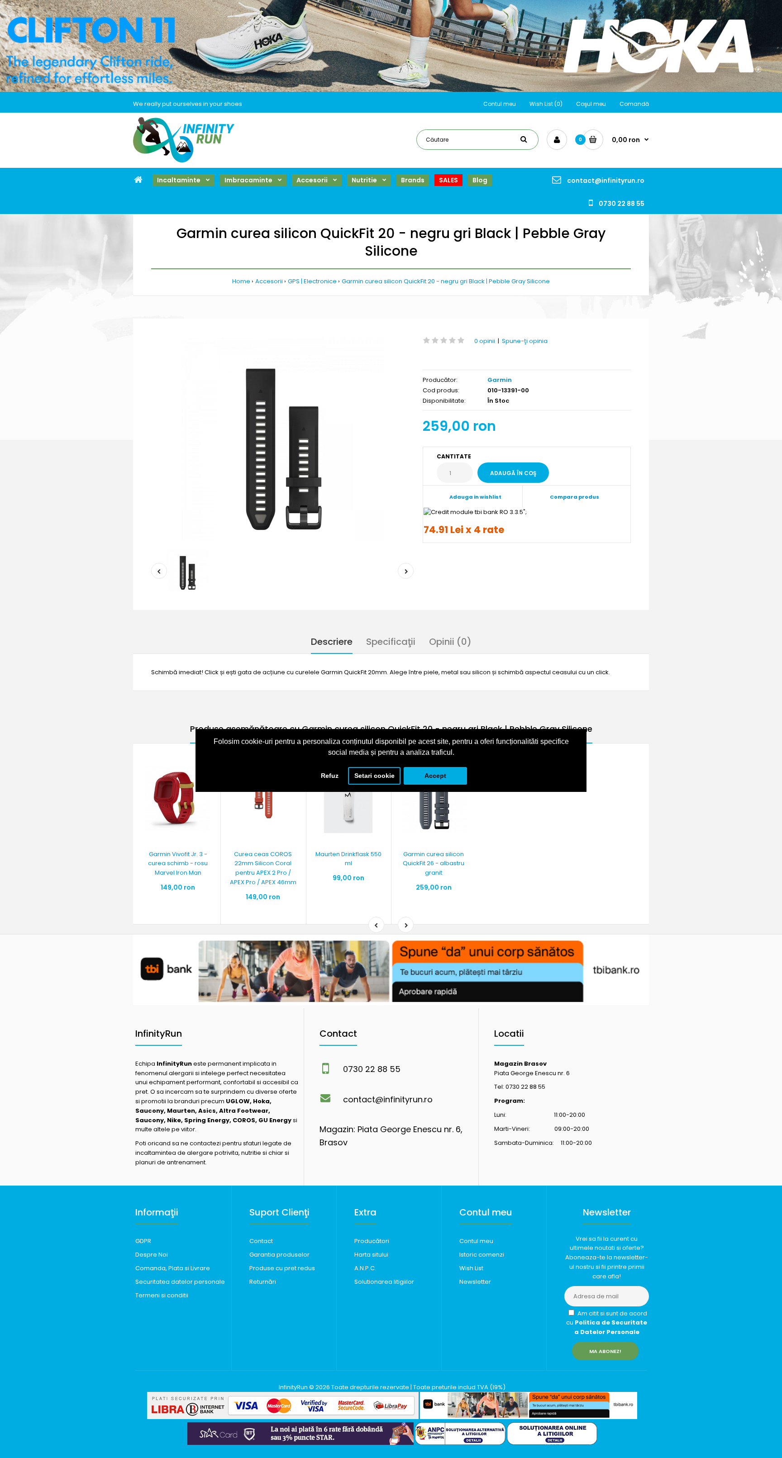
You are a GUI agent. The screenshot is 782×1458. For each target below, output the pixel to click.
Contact (261, 1241)
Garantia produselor (279, 1254)
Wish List (471, 1268)
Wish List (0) (546, 104)
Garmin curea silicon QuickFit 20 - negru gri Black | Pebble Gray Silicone (446, 281)
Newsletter (475, 1281)
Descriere (332, 641)
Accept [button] (435, 775)
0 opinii (484, 341)
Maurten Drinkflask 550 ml (348, 859)
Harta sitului (371, 1254)
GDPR (143, 1241)
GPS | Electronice (312, 281)
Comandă (634, 104)
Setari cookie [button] (374, 775)
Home (241, 281)
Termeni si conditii (161, 1295)
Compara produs (574, 496)
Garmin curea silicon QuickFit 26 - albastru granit (433, 863)
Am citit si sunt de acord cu (606, 1323)
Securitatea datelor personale (180, 1281)
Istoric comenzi (481, 1254)
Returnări (262, 1281)
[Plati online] (283, 1417)
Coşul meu (591, 104)
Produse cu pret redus (282, 1268)
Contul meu (499, 104)
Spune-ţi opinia (525, 341)
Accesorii (269, 281)
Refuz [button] (330, 775)
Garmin (499, 380)
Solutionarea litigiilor (384, 1281)
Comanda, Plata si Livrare (172, 1268)
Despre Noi (151, 1254)
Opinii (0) (450, 641)
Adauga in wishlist (475, 496)
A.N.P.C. (365, 1268)
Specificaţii (390, 641)
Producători (371, 1241)
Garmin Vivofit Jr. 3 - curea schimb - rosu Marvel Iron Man (178, 863)
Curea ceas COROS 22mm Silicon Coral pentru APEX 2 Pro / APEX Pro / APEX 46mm (263, 868)
